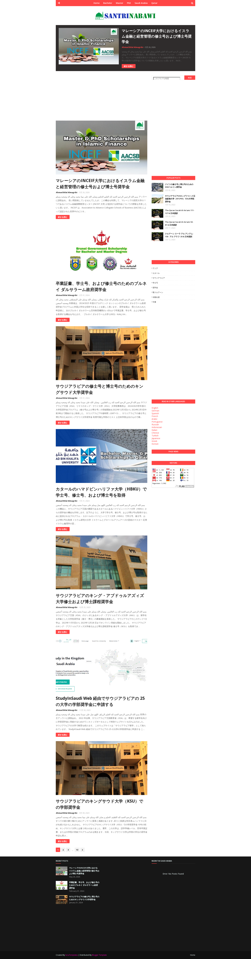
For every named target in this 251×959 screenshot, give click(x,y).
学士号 (155, 283)
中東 (154, 302)
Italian (154, 430)
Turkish (155, 435)
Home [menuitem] (96, 3)
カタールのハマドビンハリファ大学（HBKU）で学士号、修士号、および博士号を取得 (101, 492)
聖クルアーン (158, 292)
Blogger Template (99, 955)
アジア (155, 268)
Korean (155, 443)
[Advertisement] (101, 95)
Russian (155, 424)
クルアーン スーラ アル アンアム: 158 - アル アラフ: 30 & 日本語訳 (179, 235)
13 (77, 849)
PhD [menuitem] (129, 3)
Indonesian (157, 427)
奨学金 (155, 287)
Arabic (154, 419)
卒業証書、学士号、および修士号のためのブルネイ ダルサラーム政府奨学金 (101, 286)
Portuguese (157, 421)
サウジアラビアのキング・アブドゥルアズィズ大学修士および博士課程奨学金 (100, 598)
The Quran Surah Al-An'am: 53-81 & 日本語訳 (179, 223)
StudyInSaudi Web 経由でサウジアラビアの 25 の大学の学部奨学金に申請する (100, 701)
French (155, 416)
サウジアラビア (159, 278)
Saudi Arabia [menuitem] (141, 3)
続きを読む (128, 66)
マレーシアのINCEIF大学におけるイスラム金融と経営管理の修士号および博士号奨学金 (157, 36)
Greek (154, 441)
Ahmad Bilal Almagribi (132, 47)
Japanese (156, 438)
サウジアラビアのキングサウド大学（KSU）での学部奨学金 (99, 804)
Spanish (155, 413)
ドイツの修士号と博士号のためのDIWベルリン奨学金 (179, 185)
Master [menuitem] (119, 3)
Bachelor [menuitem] (107, 3)
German (155, 410)
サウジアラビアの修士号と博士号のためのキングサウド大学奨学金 (99, 389)
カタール (156, 273)
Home (192, 955)
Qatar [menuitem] (154, 3)
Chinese (155, 432)
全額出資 (156, 297)
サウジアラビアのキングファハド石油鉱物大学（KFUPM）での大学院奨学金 (180, 199)
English (155, 407)
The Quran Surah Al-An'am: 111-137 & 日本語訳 (179, 212)
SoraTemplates (71, 955)
